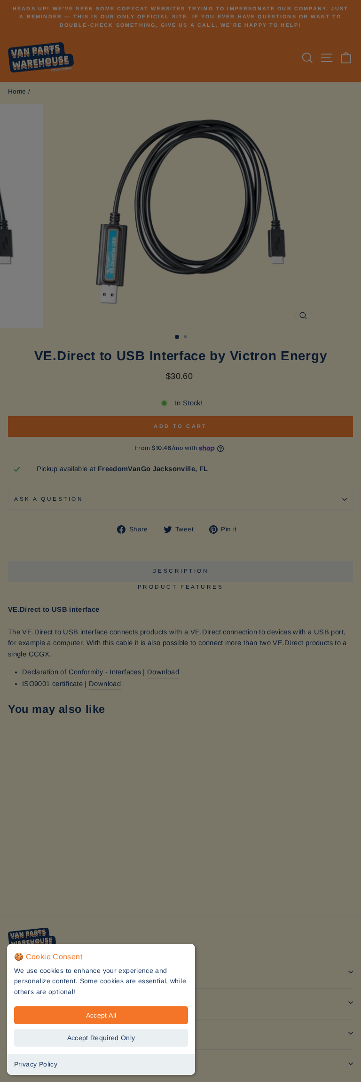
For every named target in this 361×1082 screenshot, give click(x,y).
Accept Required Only (101, 1038)
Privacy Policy (35, 1064)
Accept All (101, 1015)
